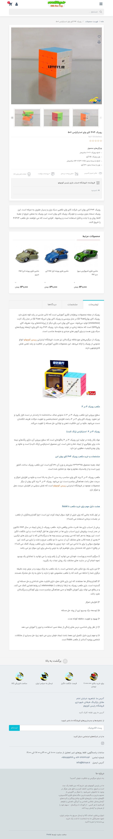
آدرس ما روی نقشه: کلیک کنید (91, 712)
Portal (49, 834)
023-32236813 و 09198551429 (75, 757)
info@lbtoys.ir (83, 762)
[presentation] (100, 117)
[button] (12, 4)
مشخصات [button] (72, 304)
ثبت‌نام (14, 727)
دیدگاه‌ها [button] (52, 304)
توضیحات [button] (93, 304)
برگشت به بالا (53, 661)
